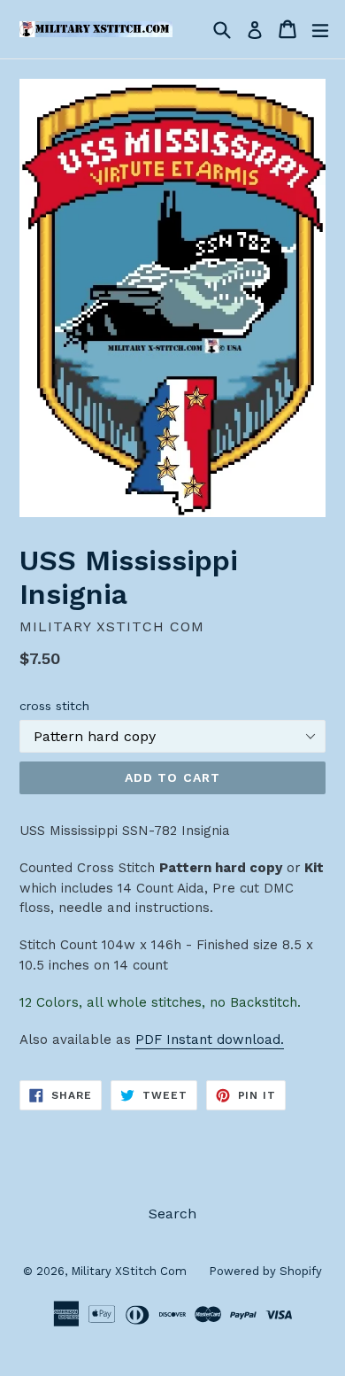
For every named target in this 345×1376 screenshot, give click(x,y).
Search (172, 1213)
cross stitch (54, 706)
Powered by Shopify (265, 1271)
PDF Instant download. (209, 1039)
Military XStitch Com (129, 1271)
